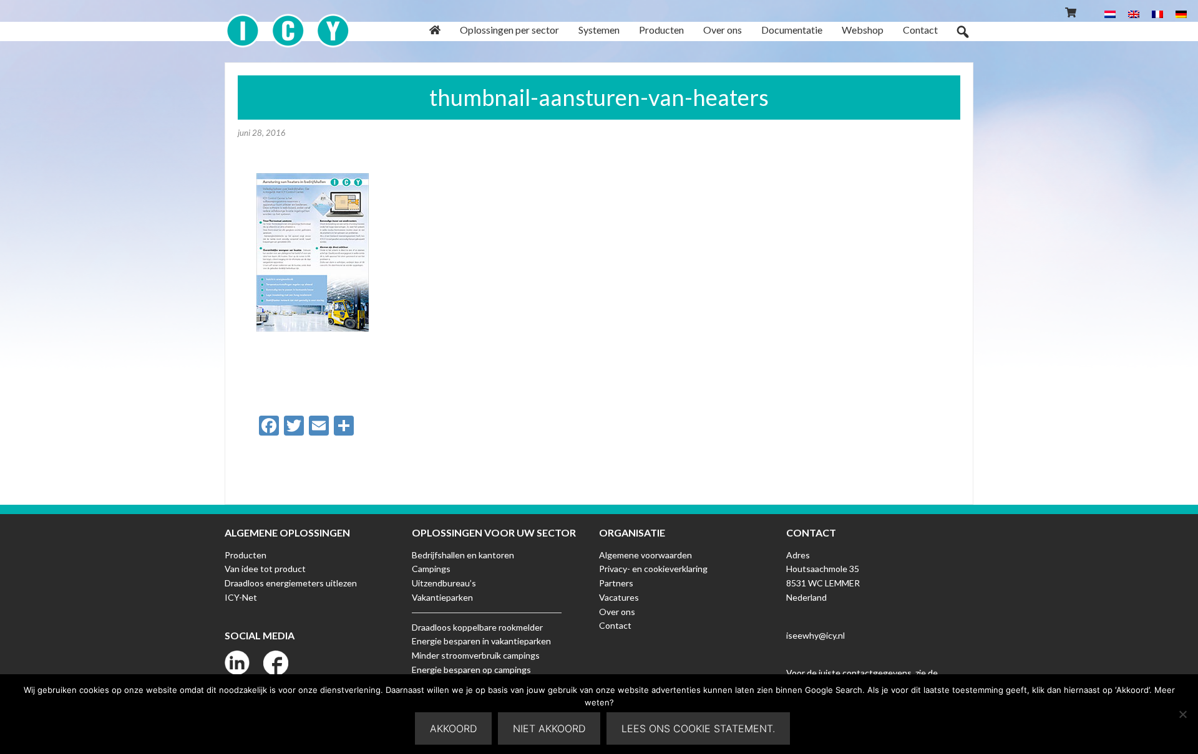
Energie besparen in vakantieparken (481, 641)
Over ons (617, 611)
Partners (616, 583)
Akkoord (453, 728)
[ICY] (288, 24)
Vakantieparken (442, 597)
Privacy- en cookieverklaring (653, 568)
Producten (245, 555)
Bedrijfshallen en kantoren (463, 555)
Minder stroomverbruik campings (476, 655)
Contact (615, 625)
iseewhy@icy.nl (815, 635)
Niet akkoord (549, 728)
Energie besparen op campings (471, 669)
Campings (431, 568)
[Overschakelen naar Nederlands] (1110, 13)
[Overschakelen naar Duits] (1181, 13)
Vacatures (619, 597)
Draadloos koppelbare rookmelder (477, 627)
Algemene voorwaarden (645, 555)
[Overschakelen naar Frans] (1157, 13)
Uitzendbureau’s (444, 583)
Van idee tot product (265, 568)
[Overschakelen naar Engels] (1134, 13)
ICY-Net (241, 597)
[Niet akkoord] (1182, 714)
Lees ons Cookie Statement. (698, 728)
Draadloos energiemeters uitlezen (291, 583)
